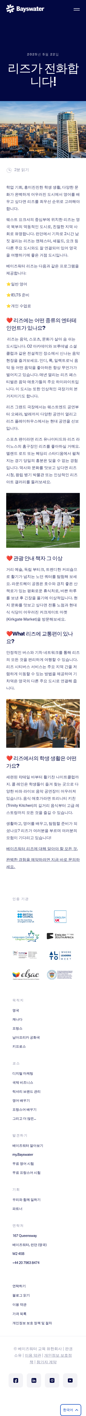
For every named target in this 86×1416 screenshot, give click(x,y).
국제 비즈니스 (22, 1082)
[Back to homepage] (25, 9)
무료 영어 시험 (23, 1163)
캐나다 (17, 1019)
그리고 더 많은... (24, 1118)
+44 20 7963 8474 (25, 1263)
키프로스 (19, 1046)
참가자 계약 (47, 1362)
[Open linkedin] (34, 1380)
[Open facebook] (16, 1380)
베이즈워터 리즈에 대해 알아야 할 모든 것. (42, 849)
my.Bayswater (22, 1154)
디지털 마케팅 (22, 1073)
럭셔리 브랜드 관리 (26, 1091)
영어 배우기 (21, 1100)
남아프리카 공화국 (26, 1037)
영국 (15, 1010)
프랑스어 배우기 (24, 1109)
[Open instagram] (52, 1380)
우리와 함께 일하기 (26, 1200)
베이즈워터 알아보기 (27, 1145)
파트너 (17, 1209)
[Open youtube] (70, 1380)
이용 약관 (33, 1356)
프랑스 (17, 1028)
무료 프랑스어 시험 (26, 1173)
